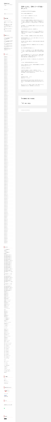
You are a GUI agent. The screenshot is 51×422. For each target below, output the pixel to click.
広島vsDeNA (5, 334)
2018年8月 (5, 184)
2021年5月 (5, 138)
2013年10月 (5, 241)
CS (4, 359)
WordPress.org (6, 383)
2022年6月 (5, 120)
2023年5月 (5, 105)
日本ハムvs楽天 (6, 348)
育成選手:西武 (5, 302)
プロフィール (5, 9)
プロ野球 (5, 366)
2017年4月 (5, 206)
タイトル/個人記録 (6, 365)
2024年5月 (5, 88)
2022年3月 (5, 124)
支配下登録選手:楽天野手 (7, 290)
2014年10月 (5, 238)
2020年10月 (5, 148)
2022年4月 (5, 123)
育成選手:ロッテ (6, 305)
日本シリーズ (5, 361)
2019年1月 (5, 177)
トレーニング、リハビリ (7, 322)
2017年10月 (5, 198)
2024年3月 (5, 91)
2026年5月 (5, 60)
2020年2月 (5, 159)
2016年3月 (5, 224)
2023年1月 (5, 110)
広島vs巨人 (5, 329)
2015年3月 (5, 237)
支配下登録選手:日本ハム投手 (7, 277)
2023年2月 (5, 109)
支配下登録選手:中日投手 (7, 257)
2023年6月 (5, 103)
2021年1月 (5, 144)
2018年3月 (5, 191)
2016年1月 (5, 227)
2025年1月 (5, 77)
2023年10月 (5, 98)
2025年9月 (5, 67)
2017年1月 (5, 210)
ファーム (5, 327)
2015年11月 (5, 230)
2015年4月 (5, 235)
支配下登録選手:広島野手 (7, 267)
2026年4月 (5, 62)
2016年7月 (5, 219)
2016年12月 (5, 212)
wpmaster (34, 11)
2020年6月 (5, 153)
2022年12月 (5, 112)
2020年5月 (5, 155)
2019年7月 (5, 169)
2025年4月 (5, 74)
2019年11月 (5, 163)
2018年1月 (5, 194)
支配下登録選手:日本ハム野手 (7, 287)
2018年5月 (5, 188)
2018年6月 (5, 187)
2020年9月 (5, 149)
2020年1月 (5, 160)
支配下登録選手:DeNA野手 (7, 270)
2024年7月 (5, 85)
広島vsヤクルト (6, 333)
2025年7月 (5, 70)
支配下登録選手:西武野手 (7, 286)
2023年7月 (5, 102)
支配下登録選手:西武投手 (7, 276)
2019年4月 (5, 173)
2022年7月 (5, 119)
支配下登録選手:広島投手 (7, 259)
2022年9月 (5, 116)
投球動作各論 (5, 315)
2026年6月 (5, 59)
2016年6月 (5, 220)
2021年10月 (5, 131)
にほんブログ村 (6, 396)
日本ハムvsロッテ (6, 347)
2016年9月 (5, 216)
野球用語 (5, 253)
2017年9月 (5, 199)
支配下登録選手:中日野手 (7, 266)
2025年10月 (5, 66)
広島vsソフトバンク (6, 336)
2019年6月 (5, 170)
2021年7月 (5, 135)
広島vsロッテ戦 (6, 341)
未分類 (5, 372)
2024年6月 (5, 87)
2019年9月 (5, 166)
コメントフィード (6, 381)
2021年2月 (5, 142)
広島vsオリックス (6, 340)
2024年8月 (5, 84)
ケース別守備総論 (6, 252)
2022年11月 (5, 113)
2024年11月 (5, 80)
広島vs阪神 (5, 330)
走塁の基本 (5, 311)
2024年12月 (5, 78)
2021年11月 (5, 130)
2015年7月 (5, 234)
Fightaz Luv (6, 3)
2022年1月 (5, 127)
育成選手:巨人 (5, 291)
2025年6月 (5, 71)
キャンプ (5, 362)
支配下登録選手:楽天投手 (7, 280)
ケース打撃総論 (6, 319)
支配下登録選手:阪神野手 (7, 264)
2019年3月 (5, 174)
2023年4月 (5, 106)
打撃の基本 (5, 316)
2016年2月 (5, 226)
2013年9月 (5, 242)
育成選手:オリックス (6, 301)
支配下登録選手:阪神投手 (7, 256)
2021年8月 (5, 134)
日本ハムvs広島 (6, 354)
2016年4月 (5, 223)
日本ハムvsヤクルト (6, 355)
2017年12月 (5, 195)
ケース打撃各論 (6, 318)
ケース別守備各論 (6, 249)
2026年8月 (5, 56)
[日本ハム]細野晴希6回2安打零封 (8, 43)
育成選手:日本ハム (6, 304)
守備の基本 (5, 312)
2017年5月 (5, 205)
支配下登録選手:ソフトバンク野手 (8, 281)
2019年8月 (5, 167)
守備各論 (5, 250)
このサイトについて (6, 369)
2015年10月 (5, 231)
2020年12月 (5, 145)
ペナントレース (6, 358)
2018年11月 (5, 180)
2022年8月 (5, 117)
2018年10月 (5, 181)
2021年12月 (5, 128)
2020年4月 (5, 156)
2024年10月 (5, 81)
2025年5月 (5, 73)
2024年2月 (5, 92)
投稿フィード (5, 380)
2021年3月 (5, 141)
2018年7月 (5, 185)
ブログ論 (5, 368)
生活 (4, 309)
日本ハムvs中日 (6, 352)
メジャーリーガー (6, 308)
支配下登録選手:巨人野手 (7, 263)
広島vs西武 (5, 337)
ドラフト (5, 326)
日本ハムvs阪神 (6, 351)
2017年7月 (5, 202)
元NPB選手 (5, 323)
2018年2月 (5, 192)
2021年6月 (5, 137)
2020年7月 (5, 152)
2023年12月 (5, 95)
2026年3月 (5, 63)
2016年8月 (5, 217)
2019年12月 (5, 162)
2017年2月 (5, 209)
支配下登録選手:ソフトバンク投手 (8, 271)
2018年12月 (5, 178)
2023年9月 (5, 99)
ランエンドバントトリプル (7, 20)
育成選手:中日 (5, 294)
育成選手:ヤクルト (6, 297)
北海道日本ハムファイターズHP (8, 404)
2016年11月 (5, 213)
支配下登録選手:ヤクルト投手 (7, 260)
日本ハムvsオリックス (7, 344)
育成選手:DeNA (6, 298)
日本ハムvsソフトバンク (7, 343)
